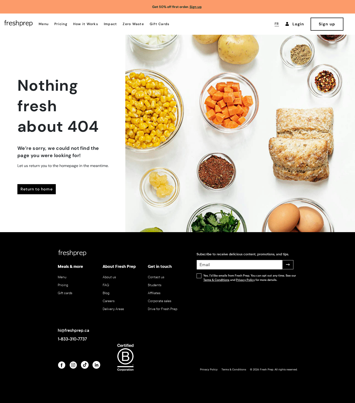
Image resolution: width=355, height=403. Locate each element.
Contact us (156, 277)
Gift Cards (160, 24)
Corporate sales (159, 301)
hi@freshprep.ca (73, 330)
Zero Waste (133, 24)
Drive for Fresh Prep (162, 309)
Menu (44, 24)
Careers (108, 301)
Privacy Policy (245, 280)
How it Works (85, 24)
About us (109, 277)
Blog (106, 293)
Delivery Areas (113, 309)
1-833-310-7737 (72, 339)
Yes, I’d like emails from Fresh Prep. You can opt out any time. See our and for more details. (249, 278)
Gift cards (65, 293)
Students (154, 285)
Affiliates (154, 293)
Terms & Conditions (216, 280)
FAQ (106, 285)
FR (277, 23)
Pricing (60, 24)
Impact (110, 24)
